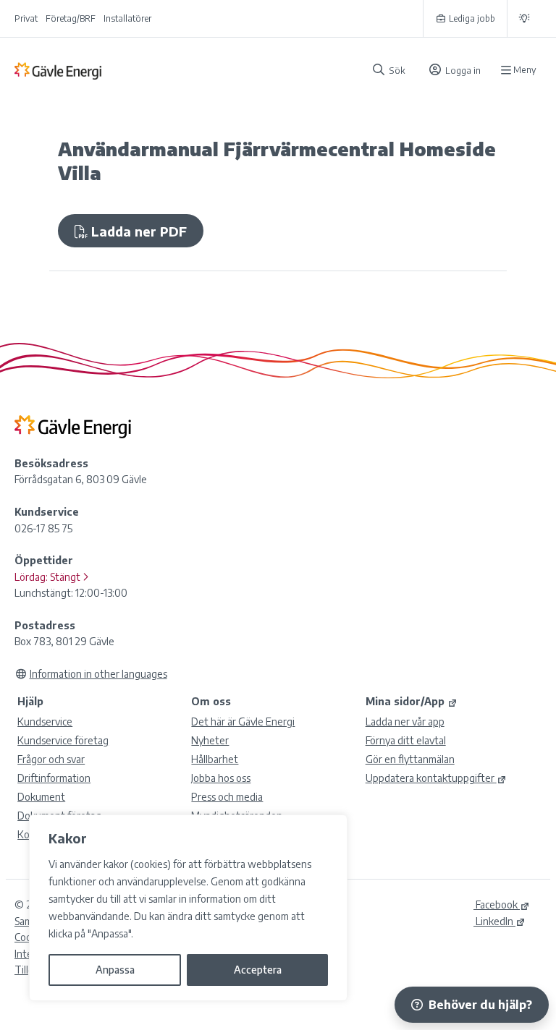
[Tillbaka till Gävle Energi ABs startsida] (187, 70)
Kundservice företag (63, 740)
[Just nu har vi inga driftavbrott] (524, 18)
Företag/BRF (71, 18)
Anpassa (115, 969)
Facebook (495, 904)
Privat (26, 18)
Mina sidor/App (405, 701)
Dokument (41, 797)
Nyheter (210, 740)
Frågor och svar (51, 759)
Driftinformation (53, 778)
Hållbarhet (214, 759)
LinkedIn (493, 921)
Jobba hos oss (220, 778)
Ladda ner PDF (137, 231)
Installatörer (127, 18)
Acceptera (258, 969)
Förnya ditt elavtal (406, 740)
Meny (524, 69)
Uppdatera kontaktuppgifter (430, 778)
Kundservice (44, 721)
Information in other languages (98, 674)
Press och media (227, 797)
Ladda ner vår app (405, 721)
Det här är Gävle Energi (243, 721)
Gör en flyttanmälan (410, 759)
